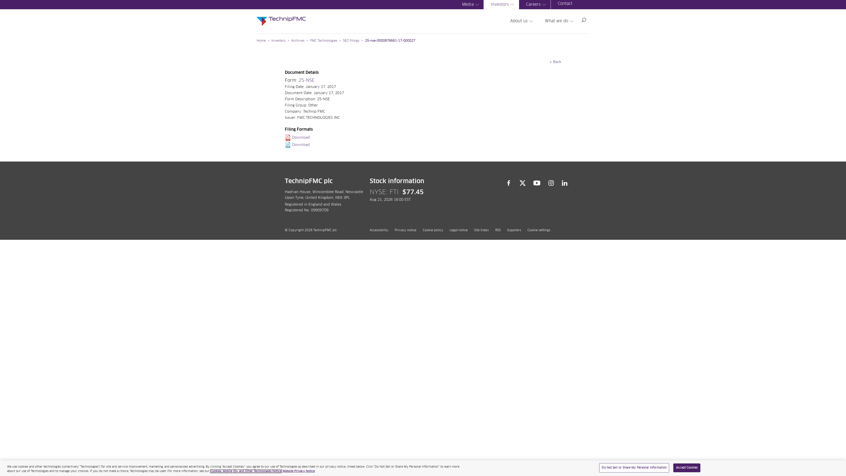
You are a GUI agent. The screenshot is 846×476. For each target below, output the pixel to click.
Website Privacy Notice (298, 471)
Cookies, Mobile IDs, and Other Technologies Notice (246, 471)
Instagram (551, 183)
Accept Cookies (687, 467)
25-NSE (307, 80)
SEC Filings (351, 40)
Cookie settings (538, 230)
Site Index (481, 230)
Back (557, 62)
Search (584, 20)
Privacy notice (405, 230)
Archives (297, 40)
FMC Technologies (323, 40)
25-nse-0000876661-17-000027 (390, 40)
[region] (423, 468)
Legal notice (459, 230)
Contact (565, 4)
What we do (556, 21)
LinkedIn (565, 183)
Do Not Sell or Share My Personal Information (634, 467)
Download (301, 137)
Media (468, 5)
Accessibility (379, 230)
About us (519, 21)
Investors (500, 5)
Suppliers (514, 230)
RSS (498, 230)
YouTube (537, 183)
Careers (533, 5)
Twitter (522, 183)
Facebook (509, 183)
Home (261, 40)
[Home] (281, 16)
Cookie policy (433, 230)
